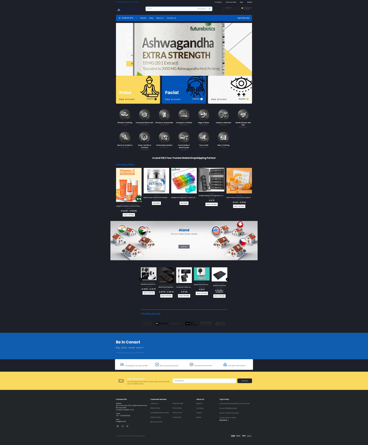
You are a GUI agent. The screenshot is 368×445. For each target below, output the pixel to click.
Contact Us (154, 403)
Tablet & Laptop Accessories (166, 285)
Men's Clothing (223, 145)
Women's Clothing (125, 123)
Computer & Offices (184, 123)
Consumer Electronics (144, 123)
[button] (183, 72)
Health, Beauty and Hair (243, 124)
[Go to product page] (129, 185)
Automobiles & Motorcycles (184, 146)
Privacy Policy (177, 408)
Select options (129, 215)
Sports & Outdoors (124, 145)
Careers (199, 413)
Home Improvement (164, 145)
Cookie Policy (176, 417)
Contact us (171, 18)
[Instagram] (122, 426)
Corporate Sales (177, 403)
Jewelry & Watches (223, 123)
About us (160, 18)
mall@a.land (121, 421)
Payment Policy (155, 417)
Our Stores (200, 408)
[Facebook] (118, 426)
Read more (156, 203)
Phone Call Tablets (219, 284)
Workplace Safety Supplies (184, 285)
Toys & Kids (203, 145)
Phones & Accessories (164, 123)
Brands (143, 18)
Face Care (122, 204)
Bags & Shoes (203, 123)
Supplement (184, 196)
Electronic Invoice (156, 422)
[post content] (124, 114)
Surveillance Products (149, 282)
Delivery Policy (155, 408)
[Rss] (127, 426)
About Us (199, 403)
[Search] (209, 9)
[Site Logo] (128, 9)
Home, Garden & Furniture (144, 146)
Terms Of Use (177, 413)
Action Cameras (202, 283)
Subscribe (245, 381)
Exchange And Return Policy (159, 413)
